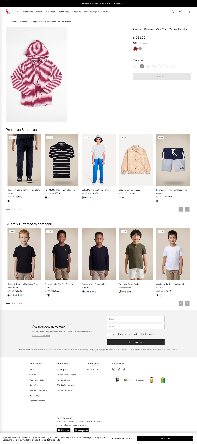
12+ (173, 66)
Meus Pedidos (92, 369)
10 (161, 66)
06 (148, 66)
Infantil (39, 12)
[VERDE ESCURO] (14, 295)
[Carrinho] (188, 11)
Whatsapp (61, 369)
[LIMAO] (90, 197)
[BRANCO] (11, 295)
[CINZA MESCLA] (21, 295)
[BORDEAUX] (135, 48)
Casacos (23, 22)
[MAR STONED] (123, 292)
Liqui (18, 12)
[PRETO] (9, 201)
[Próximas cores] (24, 295)
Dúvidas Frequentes (66, 385)
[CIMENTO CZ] (140, 48)
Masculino (28, 12)
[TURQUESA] (128, 292)
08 (155, 66)
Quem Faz (33, 385)
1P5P (31, 369)
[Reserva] (8, 11)
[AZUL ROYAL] (83, 197)
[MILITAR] (120, 292)
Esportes (76, 12)
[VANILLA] (48, 197)
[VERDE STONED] (16, 295)
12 (167, 66)
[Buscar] (173, 11)
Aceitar (165, 438)
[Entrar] (181, 11)
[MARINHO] (123, 197)
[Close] (192, 438)
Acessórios (64, 12)
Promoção (34, 22)
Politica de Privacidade (49, 440)
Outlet (105, 12)
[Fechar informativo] (194, 3)
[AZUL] (90, 292)
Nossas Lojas (35, 395)
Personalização (91, 12)
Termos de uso (63, 380)
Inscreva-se (135, 342)
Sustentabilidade (36, 380)
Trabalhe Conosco (37, 400)
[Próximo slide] (187, 209)
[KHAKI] (88, 197)
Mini (7, 22)
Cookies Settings (122, 438)
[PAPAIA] (125, 292)
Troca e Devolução (65, 390)
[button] (36, 74)
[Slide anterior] (181, 209)
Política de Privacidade (41, 336)
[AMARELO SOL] (130, 292)
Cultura (32, 374)
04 (142, 66)
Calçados (50, 12)
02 (136, 66)
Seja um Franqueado (38, 390)
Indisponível (162, 76)
